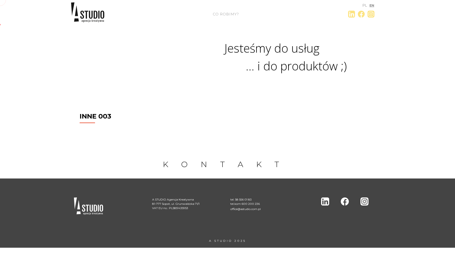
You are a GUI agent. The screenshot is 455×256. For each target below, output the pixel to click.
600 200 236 (250, 204)
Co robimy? (226, 14)
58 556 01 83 (243, 199)
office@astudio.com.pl (245, 209)
